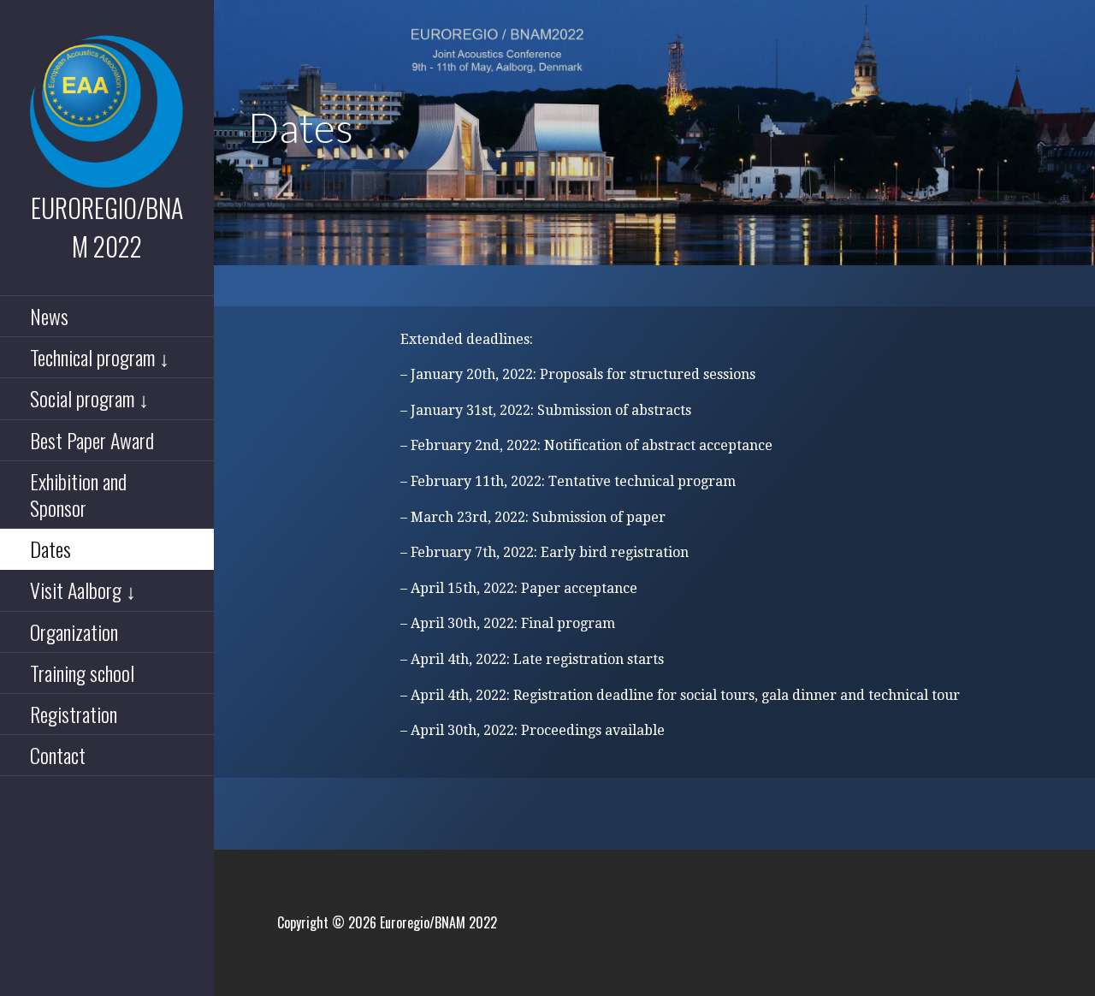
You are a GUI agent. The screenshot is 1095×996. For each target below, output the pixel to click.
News (49, 315)
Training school (82, 672)
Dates (50, 548)
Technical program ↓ (99, 356)
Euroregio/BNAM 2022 (107, 226)
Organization (74, 631)
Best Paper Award (92, 439)
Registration (73, 713)
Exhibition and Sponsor (78, 494)
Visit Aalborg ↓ (83, 589)
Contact (58, 754)
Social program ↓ (89, 397)
